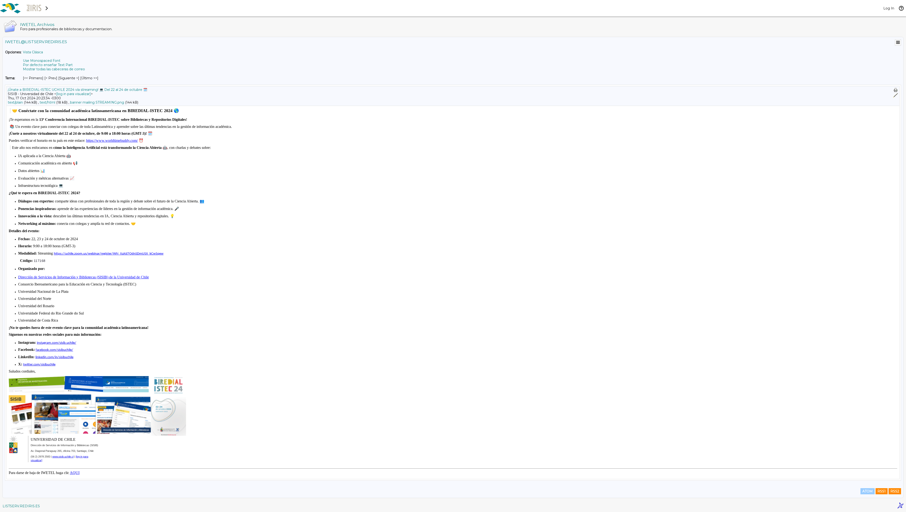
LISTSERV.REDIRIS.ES (21, 506)
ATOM (867, 491)
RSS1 (881, 491)
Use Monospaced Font (41, 61)
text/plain (15, 102)
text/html (47, 102)
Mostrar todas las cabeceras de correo (54, 69)
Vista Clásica (33, 52)
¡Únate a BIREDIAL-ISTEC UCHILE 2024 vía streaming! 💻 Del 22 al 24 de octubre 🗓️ (77, 90)
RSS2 (894, 491)
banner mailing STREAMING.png (97, 102)
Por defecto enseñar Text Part (48, 65)
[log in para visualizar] (73, 94)
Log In (888, 8)
